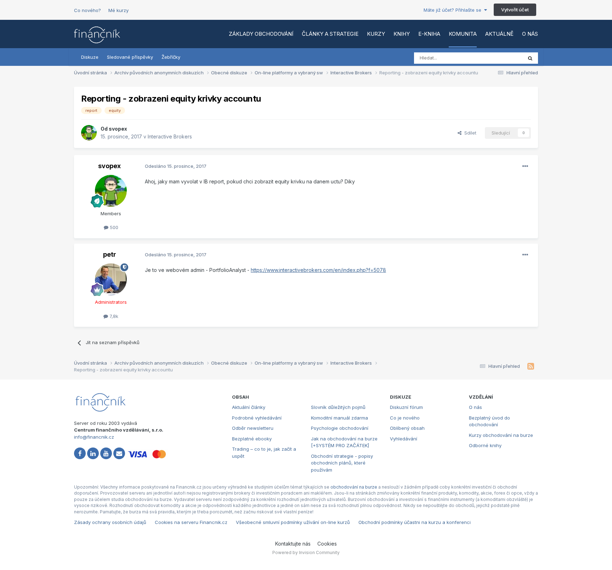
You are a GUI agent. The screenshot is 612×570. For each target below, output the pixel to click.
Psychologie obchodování (339, 428)
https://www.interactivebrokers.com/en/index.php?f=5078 (318, 270)
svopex (118, 129)
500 (113, 227)
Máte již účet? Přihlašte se (454, 10)
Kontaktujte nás (293, 544)
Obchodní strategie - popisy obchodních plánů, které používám (342, 463)
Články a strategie (330, 33)
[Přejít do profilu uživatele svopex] (89, 133)
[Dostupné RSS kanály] (530, 366)
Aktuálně (499, 33)
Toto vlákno (500, 58)
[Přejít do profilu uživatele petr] (111, 279)
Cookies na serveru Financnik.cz (191, 522)
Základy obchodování (261, 33)
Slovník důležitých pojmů (338, 407)
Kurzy (376, 33)
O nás (530, 33)
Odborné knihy (485, 445)
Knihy (401, 33)
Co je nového (405, 418)
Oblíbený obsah (407, 428)
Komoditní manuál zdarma (339, 418)
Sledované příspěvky (130, 57)
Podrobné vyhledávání (257, 418)
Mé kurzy (118, 10)
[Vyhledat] (530, 58)
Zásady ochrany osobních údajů (110, 522)
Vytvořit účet (515, 9)
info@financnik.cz (94, 437)
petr (109, 254)
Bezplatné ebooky (252, 438)
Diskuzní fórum (406, 407)
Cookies (327, 544)
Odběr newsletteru (252, 428)
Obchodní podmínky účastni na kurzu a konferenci (414, 522)
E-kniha (429, 33)
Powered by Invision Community (306, 552)
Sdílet (468, 133)
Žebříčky (171, 57)
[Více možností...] (525, 166)
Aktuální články (248, 407)
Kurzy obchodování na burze (501, 435)
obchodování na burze (353, 487)
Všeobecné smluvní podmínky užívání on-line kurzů (293, 522)
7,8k (113, 316)
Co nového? (87, 10)
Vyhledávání (403, 438)
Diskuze (89, 57)
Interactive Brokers (170, 136)
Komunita (463, 33)
